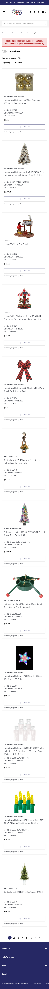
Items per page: (9, 58)
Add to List (26, 127)
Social (4, 974)
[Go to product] (24, 82)
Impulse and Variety (18, 33)
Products (5, 33)
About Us (6, 948)
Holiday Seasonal (35, 33)
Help (4, 965)
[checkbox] (4, 51)
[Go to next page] (40, 938)
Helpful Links (8, 957)
